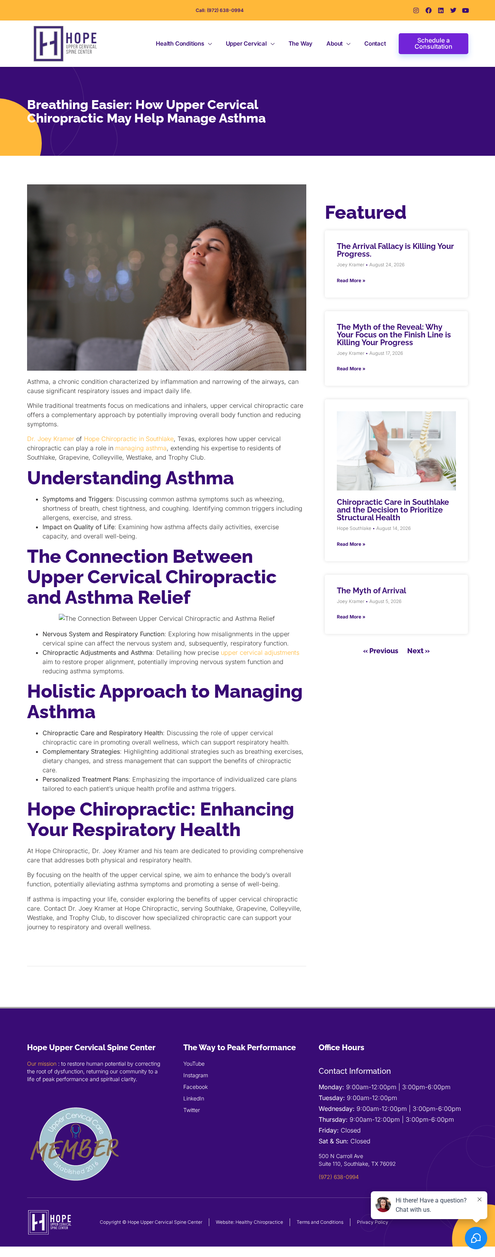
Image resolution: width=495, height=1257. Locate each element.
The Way (300, 43)
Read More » (351, 280)
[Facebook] (428, 10)
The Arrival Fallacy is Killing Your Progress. (395, 250)
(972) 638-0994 (339, 1177)
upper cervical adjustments (260, 652)
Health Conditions (180, 43)
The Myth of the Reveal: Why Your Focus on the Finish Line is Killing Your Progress (394, 334)
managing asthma (141, 448)
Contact (375, 43)
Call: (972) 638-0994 (220, 10)
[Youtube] (465, 10)
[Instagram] (416, 10)
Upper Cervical (246, 43)
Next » (418, 651)
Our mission (41, 1063)
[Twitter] (453, 10)
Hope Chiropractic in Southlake (129, 439)
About (334, 43)
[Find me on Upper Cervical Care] (75, 1190)
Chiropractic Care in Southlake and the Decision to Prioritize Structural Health (393, 509)
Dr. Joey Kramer (50, 439)
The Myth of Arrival (371, 590)
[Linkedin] (441, 10)
